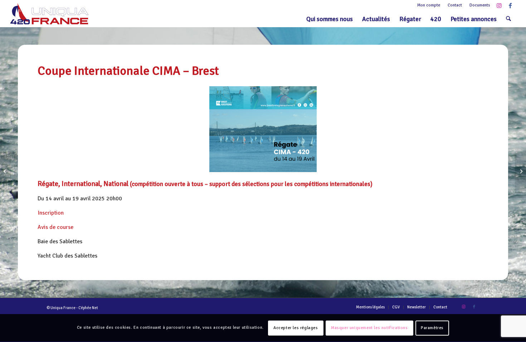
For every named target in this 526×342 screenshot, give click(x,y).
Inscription (51, 212)
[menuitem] (429, 5)
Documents (479, 5)
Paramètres (432, 328)
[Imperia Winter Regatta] (520, 171)
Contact (455, 5)
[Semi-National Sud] (5, 171)
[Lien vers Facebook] (510, 5)
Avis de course (55, 227)
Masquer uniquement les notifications (369, 328)
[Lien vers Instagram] (499, 5)
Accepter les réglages (295, 328)
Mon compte (428, 5)
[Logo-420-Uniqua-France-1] (49, 13)
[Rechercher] (508, 19)
